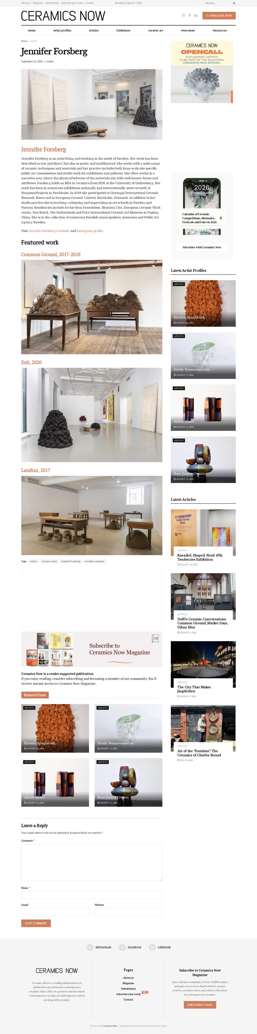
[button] (104, 490)
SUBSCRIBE (104, 547)
